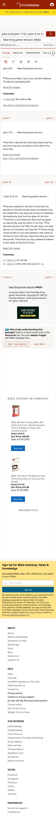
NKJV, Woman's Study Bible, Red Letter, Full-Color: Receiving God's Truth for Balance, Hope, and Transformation (28, 426)
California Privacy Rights (21, 696)
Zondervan (13, 756)
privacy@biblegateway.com (16, 615)
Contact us (13, 689)
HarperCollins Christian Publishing (25, 737)
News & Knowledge (18, 636)
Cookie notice (15, 704)
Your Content (49, 52)
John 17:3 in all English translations (21, 158)
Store (10, 648)
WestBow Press (16, 753)
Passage (6, 52)
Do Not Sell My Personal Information (27, 700)
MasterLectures (16, 760)
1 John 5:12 (11, 260)
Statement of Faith (17, 640)
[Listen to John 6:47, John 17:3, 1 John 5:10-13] (36, 61)
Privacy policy (15, 693)
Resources (18, 52)
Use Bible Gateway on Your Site (24, 681)
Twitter (11, 790)
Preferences (14, 811)
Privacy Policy (35, 612)
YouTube (12, 793)
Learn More (39, 344)
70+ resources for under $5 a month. (29, 11)
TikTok (11, 786)
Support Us (13, 659)
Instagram (13, 778)
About (11, 633)
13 (42, 263)
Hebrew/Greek (33, 52)
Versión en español (17, 808)
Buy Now (18, 448)
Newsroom (13, 655)
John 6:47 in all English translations (21, 105)
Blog (10, 652)
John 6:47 (10, 99)
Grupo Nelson (15, 741)
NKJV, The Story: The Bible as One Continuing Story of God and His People (28, 478)
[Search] (50, 34)
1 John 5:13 (11, 263)
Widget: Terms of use (18, 712)
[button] (52, 5)
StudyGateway (15, 730)
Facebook (13, 774)
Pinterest (12, 782)
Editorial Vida (14, 745)
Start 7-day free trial (17, 344)
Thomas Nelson (16, 749)
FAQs (10, 674)
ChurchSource (15, 733)
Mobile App (13, 644)
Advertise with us (16, 685)
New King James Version (22, 287)
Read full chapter (12, 87)
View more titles (28, 510)
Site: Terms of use (17, 708)
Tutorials (12, 677)
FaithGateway (15, 726)
